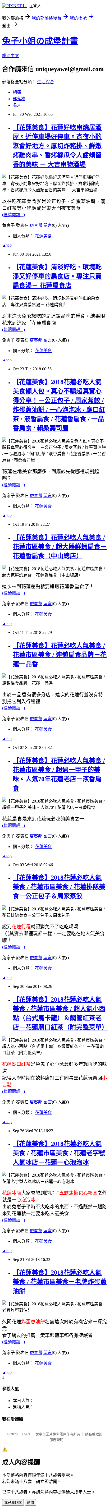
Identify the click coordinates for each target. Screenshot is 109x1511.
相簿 (17, 92)
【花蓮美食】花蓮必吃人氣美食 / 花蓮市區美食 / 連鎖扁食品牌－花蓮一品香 (60, 654)
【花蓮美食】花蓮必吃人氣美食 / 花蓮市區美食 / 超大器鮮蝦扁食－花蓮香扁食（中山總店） (60, 546)
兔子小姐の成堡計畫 (40, 41)
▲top (7, 245)
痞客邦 (36, 225)
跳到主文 (10, 55)
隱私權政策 (93, 1434)
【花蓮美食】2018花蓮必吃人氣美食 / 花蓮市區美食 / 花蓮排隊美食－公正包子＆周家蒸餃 (59, 887)
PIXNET (24, 1434)
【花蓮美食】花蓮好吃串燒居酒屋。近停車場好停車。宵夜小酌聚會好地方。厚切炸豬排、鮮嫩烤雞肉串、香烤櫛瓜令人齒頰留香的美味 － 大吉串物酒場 (57, 146)
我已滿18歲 (13, 1503)
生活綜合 (45, 82)
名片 (17, 105)
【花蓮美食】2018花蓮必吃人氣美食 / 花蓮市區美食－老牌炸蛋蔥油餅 (60, 1282)
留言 (47, 225)
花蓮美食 (43, 236)
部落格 (19, 98)
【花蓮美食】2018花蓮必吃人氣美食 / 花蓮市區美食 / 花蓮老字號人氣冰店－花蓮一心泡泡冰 (59, 1153)
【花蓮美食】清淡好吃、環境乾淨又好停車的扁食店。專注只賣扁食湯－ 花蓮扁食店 (57, 276)
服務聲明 (56, 1440)
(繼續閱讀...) (13, 215)
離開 (30, 1503)
